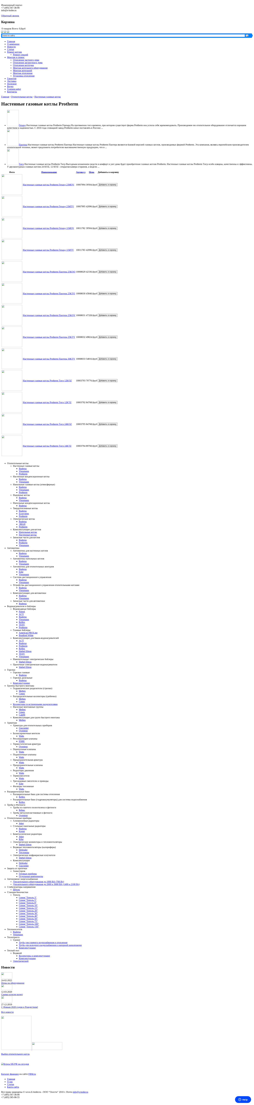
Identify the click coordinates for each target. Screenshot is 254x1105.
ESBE (22, 741)
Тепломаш (24, 852)
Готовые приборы (28, 873)
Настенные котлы (28, 535)
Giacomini (24, 728)
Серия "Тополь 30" (28, 913)
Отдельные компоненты (31, 876)
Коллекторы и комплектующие (34, 956)
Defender (23, 850)
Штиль (16, 889)
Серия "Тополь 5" (28, 900)
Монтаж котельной (22, 70)
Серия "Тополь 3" (28, 897)
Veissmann (18, 934)
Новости (11, 46)
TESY (22, 625)
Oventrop (23, 730)
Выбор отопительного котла (15, 1054)
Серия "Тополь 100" (29, 924)
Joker (21, 823)
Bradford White (26, 635)
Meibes (22, 691)
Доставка (11, 81)
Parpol (22, 611)
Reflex (22, 622)
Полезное (12, 84)
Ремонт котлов (14, 52)
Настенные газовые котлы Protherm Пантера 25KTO (49, 293)
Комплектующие (21, 683)
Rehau (22, 810)
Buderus (23, 468)
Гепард (22, 125)
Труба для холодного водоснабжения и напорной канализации (50, 945)
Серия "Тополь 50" (28, 918)
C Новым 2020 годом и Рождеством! (19, 1007)
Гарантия (11, 78)
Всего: (15, 28)
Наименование (49, 172)
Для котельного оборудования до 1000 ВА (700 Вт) (38, 881)
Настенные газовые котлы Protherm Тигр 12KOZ (47, 380)
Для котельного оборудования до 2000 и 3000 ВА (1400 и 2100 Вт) (46, 884)
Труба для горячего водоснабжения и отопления (43, 942)
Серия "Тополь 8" (28, 903)
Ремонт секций (20, 54)
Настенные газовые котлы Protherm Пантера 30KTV (49, 359)
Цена (91, 172)
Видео (10, 86)
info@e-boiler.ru (80, 1092)
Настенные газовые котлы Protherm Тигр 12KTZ (47, 402)
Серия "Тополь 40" (28, 916)
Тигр (21, 164)
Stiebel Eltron (25, 651)
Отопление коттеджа (23, 65)
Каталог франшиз (10, 1074)
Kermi (22, 831)
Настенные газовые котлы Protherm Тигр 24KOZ (47, 424)
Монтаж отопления (22, 73)
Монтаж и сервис (16, 57)
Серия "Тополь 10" (28, 905)
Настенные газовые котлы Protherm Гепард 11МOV (48, 228)
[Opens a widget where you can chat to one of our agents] (243, 1100)
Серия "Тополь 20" (28, 911)
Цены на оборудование (12, 983)
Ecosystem (24, 513)
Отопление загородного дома (27, 62)
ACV (21, 614)
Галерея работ (14, 89)
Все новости (7, 1012)
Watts (21, 736)
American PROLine (28, 632)
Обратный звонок (10, 15)
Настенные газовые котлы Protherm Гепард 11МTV (48, 250)
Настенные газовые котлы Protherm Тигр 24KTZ (47, 446)
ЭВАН (22, 524)
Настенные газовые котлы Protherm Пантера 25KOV (49, 315)
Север (22, 693)
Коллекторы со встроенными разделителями (35, 704)
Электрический (21, 961)
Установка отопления (23, 76)
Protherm (23, 474)
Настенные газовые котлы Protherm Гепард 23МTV (48, 206)
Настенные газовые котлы (47, 96)
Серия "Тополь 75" (28, 921)
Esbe (21, 572)
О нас (10, 1081)
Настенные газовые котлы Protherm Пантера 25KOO (49, 272)
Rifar (21, 839)
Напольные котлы (28, 532)
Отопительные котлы (21, 96)
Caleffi (22, 715)
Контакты (12, 91)
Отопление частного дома (26, 60)
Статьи (10, 49)
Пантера (23, 144)
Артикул (80, 172)
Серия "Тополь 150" (29, 926)
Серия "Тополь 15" (28, 908)
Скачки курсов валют (12, 994)
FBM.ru (32, 1074)
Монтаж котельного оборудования (30, 68)
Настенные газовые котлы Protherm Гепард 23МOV (48, 184)
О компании (13, 44)
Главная (11, 41)
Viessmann (24, 471)
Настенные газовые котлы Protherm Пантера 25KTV (49, 337)
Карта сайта (13, 1087)
